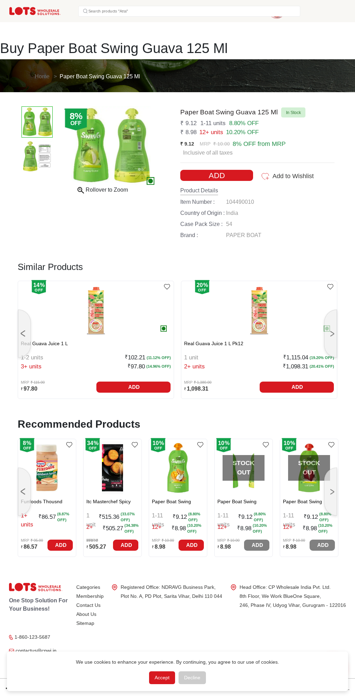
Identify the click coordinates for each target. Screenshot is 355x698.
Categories (88, 587)
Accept (162, 677)
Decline (192, 677)
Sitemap (85, 623)
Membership (90, 596)
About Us (86, 614)
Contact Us (88, 605)
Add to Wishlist (293, 176)
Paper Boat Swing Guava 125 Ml (100, 76)
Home (42, 76)
